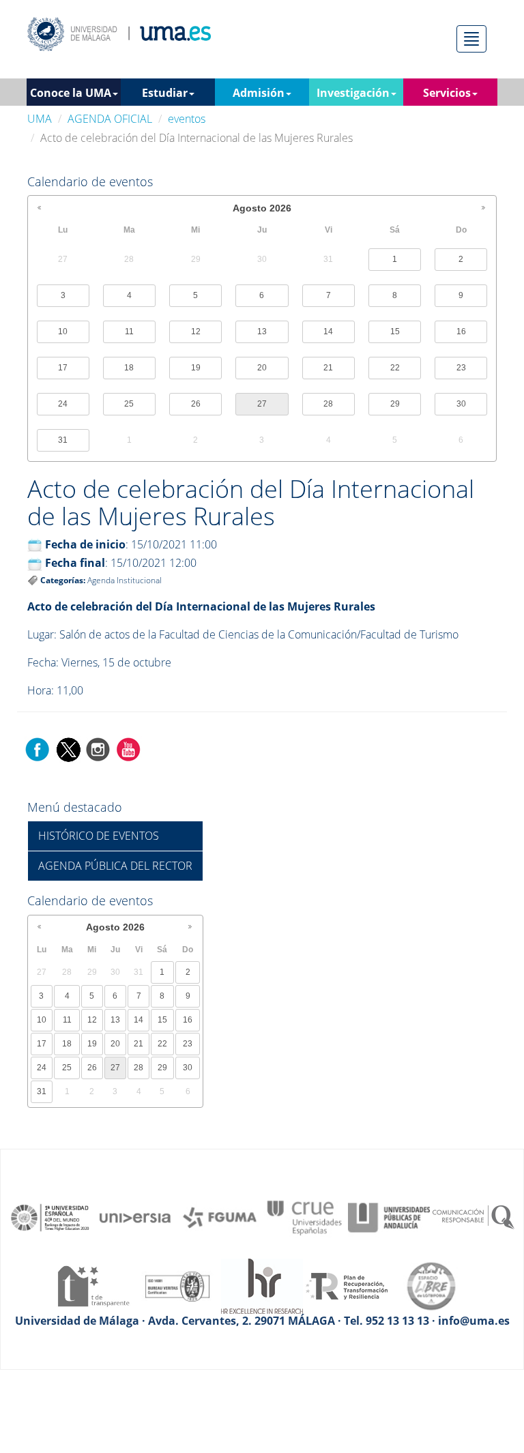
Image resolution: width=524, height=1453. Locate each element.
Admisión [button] (259, 92)
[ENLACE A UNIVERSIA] (135, 1216)
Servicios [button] (447, 92)
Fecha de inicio (85, 544)
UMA (39, 118)
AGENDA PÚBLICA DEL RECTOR (115, 865)
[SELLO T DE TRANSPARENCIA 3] (93, 1285)
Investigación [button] (353, 92)
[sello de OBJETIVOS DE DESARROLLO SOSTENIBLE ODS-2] (50, 1216)
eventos (186, 118)
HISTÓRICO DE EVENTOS (98, 835)
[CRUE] (304, 1216)
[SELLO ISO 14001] (177, 1285)
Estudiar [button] (165, 92)
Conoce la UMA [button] (70, 92)
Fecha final (75, 562)
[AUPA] (389, 1216)
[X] (68, 748)
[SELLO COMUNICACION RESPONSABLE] (473, 1216)
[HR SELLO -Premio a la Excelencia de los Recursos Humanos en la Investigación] (262, 1285)
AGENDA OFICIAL (110, 118)
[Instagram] (98, 748)
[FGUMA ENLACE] (220, 1216)
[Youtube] (128, 748)
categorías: (62, 580)
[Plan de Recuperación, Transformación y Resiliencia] (347, 1285)
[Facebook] (37, 748)
